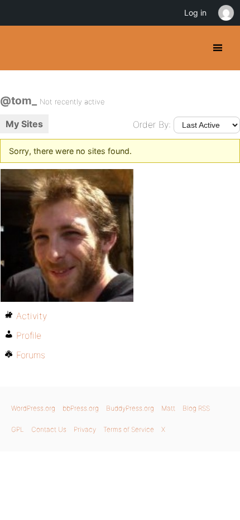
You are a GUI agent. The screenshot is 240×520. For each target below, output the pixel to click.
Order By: (152, 124)
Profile (28, 335)
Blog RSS (196, 408)
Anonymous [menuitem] (225, 13)
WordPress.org (33, 408)
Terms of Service (128, 429)
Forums (30, 354)
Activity (31, 315)
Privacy (85, 429)
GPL (17, 429)
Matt (168, 408)
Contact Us (48, 429)
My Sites (24, 123)
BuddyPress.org (18, 48)
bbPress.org (81, 408)
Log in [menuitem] (195, 12)
